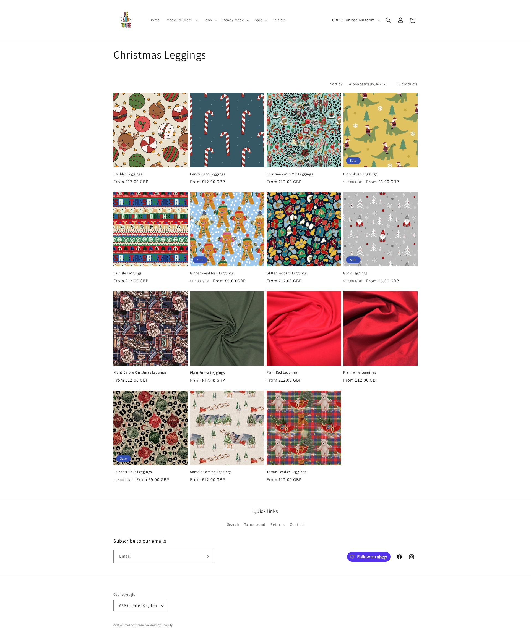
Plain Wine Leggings (359, 372)
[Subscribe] (207, 556)
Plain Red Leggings (282, 372)
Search (233, 524)
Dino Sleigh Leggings (360, 174)
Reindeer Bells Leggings (132, 472)
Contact (297, 524)
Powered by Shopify (158, 625)
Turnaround (255, 524)
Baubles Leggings (127, 174)
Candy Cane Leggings (207, 174)
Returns (277, 524)
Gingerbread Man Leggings (211, 273)
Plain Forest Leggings (207, 373)
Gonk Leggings (355, 273)
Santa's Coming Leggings (210, 472)
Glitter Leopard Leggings (286, 273)
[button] (181, 20)
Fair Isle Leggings (127, 273)
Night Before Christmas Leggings (140, 372)
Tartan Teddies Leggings (286, 472)
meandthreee (134, 625)
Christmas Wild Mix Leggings (290, 174)
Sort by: (336, 84)
